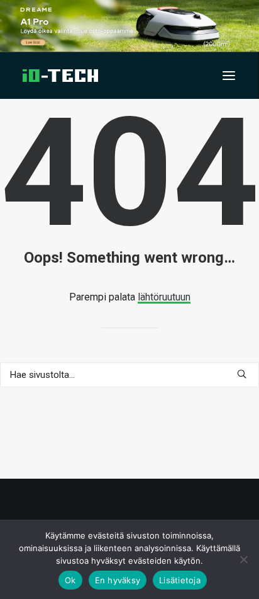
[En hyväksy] (243, 559)
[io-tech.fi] (60, 75)
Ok (70, 580)
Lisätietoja (180, 580)
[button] (229, 75)
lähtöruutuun (164, 297)
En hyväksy (118, 580)
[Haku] (129, 374)
